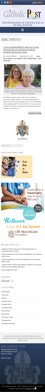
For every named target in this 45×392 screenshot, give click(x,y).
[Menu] (22, 30)
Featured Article (7, 301)
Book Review (6, 292)
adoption (11, 58)
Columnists (5, 295)
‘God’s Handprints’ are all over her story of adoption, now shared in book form (21, 50)
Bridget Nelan (32, 58)
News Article (5, 314)
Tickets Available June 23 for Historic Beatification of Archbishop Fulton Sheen (22, 255)
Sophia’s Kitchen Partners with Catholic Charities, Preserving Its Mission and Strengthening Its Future (21, 266)
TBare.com (30, 389)
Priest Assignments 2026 (9, 270)
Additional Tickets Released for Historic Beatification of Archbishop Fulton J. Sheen (19, 250)
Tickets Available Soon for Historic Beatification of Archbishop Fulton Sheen (21, 260)
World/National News (8, 323)
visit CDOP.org (22, 138)
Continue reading (35, 113)
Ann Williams (18, 58)
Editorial (4, 298)
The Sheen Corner (7, 317)
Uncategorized (6, 320)
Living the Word (6, 304)
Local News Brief (7, 308)
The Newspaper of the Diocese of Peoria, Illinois (23, 24)
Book (25, 58)
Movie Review (6, 311)
